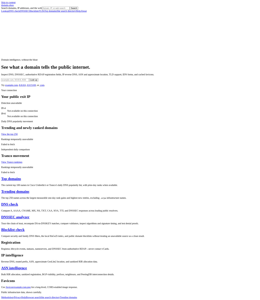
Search (74, 8)
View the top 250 (9, 134)
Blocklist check (13, 230)
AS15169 (31, 85)
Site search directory (66, 11)
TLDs (41, 11)
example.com (11, 85)
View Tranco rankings (11, 162)
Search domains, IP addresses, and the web (21, 8)
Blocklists (34, 11)
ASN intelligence (14, 268)
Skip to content (8, 2)
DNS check (14, 11)
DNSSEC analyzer (15, 217)
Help (78, 11)
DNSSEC (24, 11)
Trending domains (15, 191)
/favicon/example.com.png (18, 287)
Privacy (17, 297)
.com (42, 85)
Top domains (50, 11)
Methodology (7, 297)
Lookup (5, 11)
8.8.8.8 (22, 85)
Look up (33, 80)
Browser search (33, 297)
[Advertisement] (130, 35)
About (84, 11)
